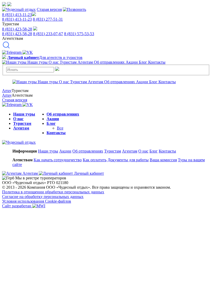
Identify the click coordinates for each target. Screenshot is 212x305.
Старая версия (49, 9)
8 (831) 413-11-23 (17, 14)
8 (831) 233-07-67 (48, 34)
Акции (53, 119)
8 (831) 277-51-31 (48, 19)
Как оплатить (95, 160)
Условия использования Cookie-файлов (36, 201)
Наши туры (24, 114)
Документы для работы (128, 160)
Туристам (22, 123)
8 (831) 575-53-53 (79, 34)
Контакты (56, 133)
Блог (51, 123)
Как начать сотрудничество (58, 160)
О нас (18, 119)
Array (7, 90)
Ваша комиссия (163, 160)
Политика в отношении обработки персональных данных (53, 192)
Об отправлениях (63, 114)
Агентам (21, 128)
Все (60, 128)
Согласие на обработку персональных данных (43, 196)
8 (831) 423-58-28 (17, 29)
